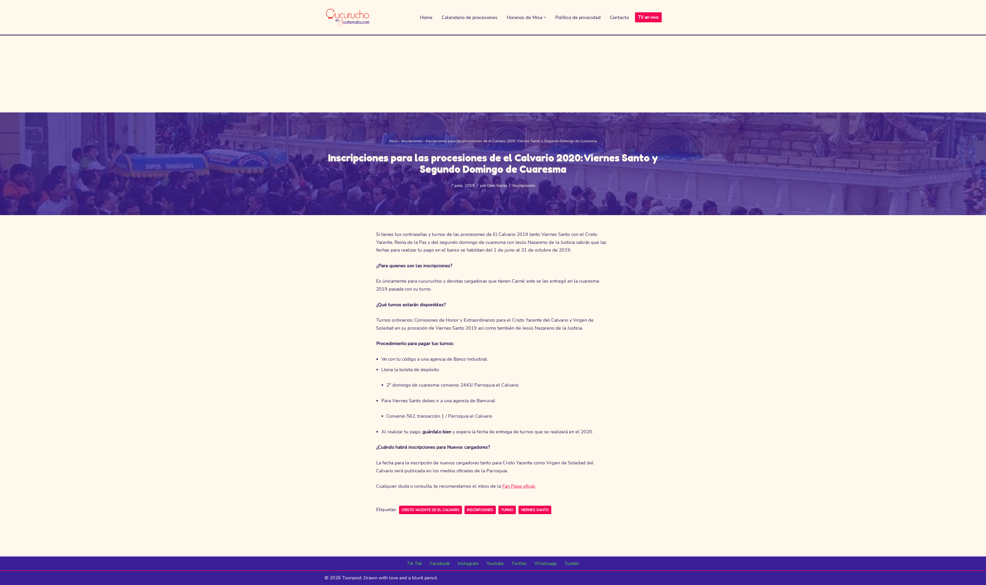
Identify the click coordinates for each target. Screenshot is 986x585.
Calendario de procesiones (469, 17)
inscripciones (480, 509)
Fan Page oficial (518, 486)
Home (426, 17)
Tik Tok (414, 563)
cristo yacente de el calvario (430, 509)
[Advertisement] (493, 74)
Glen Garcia (497, 185)
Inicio (394, 141)
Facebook (440, 563)
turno (507, 509)
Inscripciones (411, 141)
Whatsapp (545, 563)
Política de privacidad (578, 17)
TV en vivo (648, 17)
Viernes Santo (535, 509)
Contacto (619, 17)
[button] (545, 17)
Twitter (519, 563)
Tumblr (571, 563)
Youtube (495, 563)
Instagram (468, 563)
